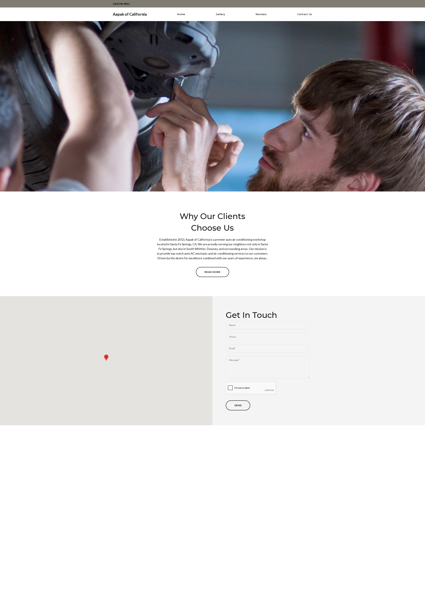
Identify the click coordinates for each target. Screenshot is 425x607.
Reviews (261, 14)
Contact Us (304, 14)
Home (181, 14)
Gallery (220, 14)
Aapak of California (130, 14)
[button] (106, 358)
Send (238, 405)
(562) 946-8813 (121, 3)
